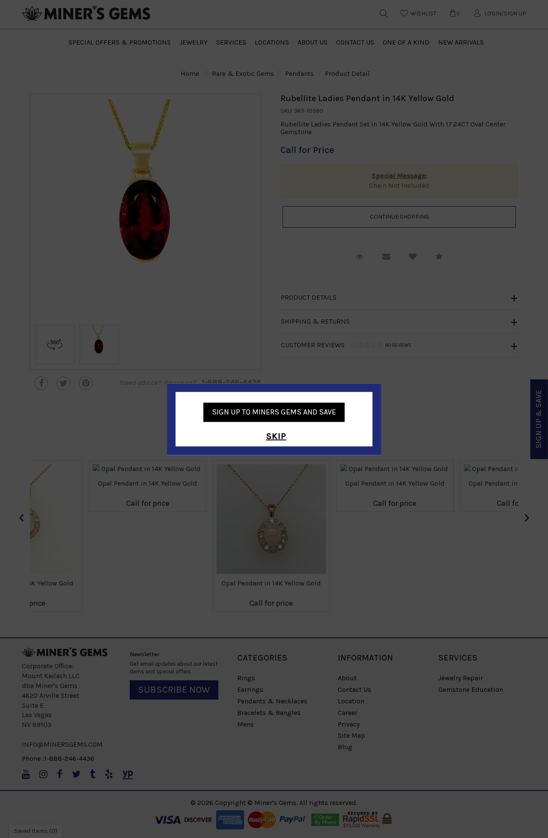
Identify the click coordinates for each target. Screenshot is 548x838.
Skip (276, 437)
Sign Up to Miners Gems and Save (274, 412)
